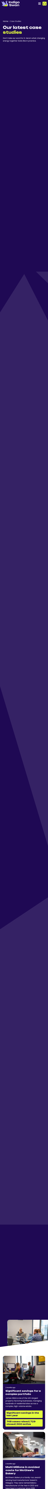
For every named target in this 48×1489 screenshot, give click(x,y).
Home (5, 21)
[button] (39, 4)
